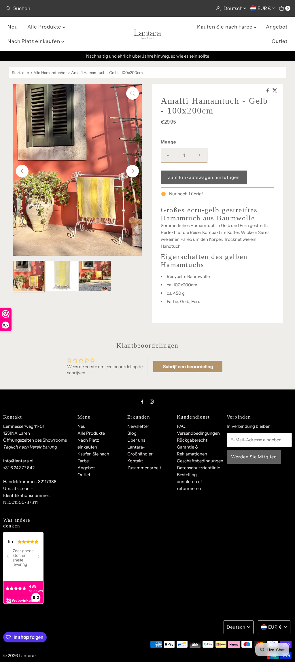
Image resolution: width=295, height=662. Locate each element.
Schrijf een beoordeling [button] (188, 366)
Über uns (136, 440)
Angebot (277, 27)
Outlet (280, 41)
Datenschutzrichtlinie (198, 467)
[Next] (132, 171)
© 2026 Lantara (18, 655)
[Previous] (22, 171)
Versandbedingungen (198, 433)
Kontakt (135, 461)
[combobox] (74, 8)
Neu (12, 27)
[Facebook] (142, 401)
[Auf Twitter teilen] (275, 91)
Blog (132, 433)
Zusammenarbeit (144, 467)
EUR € (265, 8)
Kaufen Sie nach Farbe (225, 27)
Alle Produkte (45, 27)
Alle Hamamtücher (50, 72)
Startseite (20, 72)
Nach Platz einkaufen (34, 41)
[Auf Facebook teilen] (268, 91)
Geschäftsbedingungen (200, 461)
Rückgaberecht (192, 440)
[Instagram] (152, 401)
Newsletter (138, 426)
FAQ (181, 426)
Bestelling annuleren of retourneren (189, 481)
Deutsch (233, 8)
